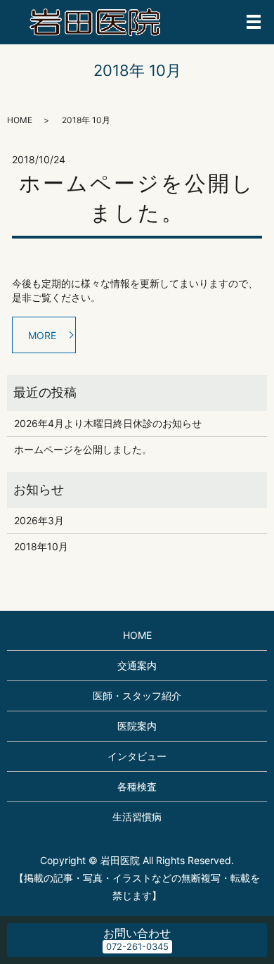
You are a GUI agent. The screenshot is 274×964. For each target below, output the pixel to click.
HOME (19, 120)
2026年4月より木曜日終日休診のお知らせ (108, 423)
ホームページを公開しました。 (83, 449)
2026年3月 (39, 520)
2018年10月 (41, 546)
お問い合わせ (137, 933)
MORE (42, 335)
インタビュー (137, 756)
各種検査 (137, 786)
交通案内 (137, 665)
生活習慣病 (137, 817)
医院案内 (137, 726)
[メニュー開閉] (254, 22)
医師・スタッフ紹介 (137, 696)
